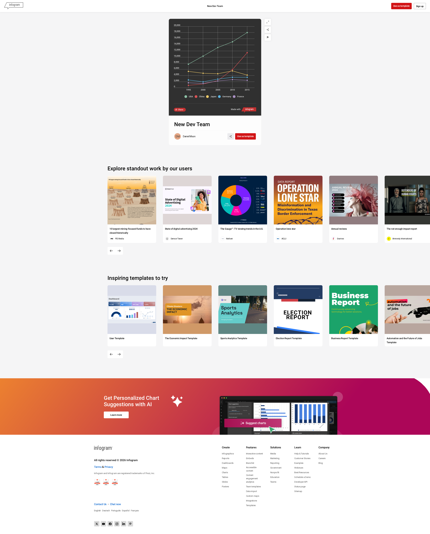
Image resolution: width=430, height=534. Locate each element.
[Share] (268, 30)
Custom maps (252, 496)
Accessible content (251, 469)
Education (275, 477)
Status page (300, 486)
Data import (251, 491)
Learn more (116, 415)
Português (116, 510)
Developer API (300, 482)
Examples (298, 463)
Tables (225, 477)
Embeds (250, 458)
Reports (225, 458)
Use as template (401, 6)
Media (273, 453)
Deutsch (106, 510)
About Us (322, 453)
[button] (189, 96)
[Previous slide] (111, 251)
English (97, 510)
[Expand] (268, 22)
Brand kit (250, 463)
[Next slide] (119, 251)
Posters (225, 486)
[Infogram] (13, 6)
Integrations (251, 500)
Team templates (253, 486)
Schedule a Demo (302, 477)
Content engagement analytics (252, 478)
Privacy (108, 466)
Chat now (115, 504)
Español (126, 510)
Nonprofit (274, 472)
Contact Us (100, 504)
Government (276, 467)
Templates (251, 505)
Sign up (420, 6)
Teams (273, 482)
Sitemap (298, 491)
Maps (224, 467)
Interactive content (254, 453)
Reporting (274, 463)
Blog (320, 463)
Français (135, 510)
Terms (98, 466)
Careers (322, 458)
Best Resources (301, 472)
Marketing (275, 458)
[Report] (268, 37)
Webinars (298, 467)
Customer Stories (302, 458)
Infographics (228, 453)
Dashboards (227, 463)
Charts (225, 472)
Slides (225, 482)
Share (180, 110)
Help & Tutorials (301, 453)
